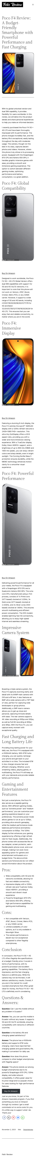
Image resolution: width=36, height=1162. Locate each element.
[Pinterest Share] (13, 1117)
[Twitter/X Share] (9, 1117)
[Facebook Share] (4, 1117)
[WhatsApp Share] (22, 1117)
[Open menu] (33, 4)
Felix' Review (7, 1154)
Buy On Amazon (8, 273)
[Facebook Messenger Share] (18, 1117)
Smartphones (28, 1130)
